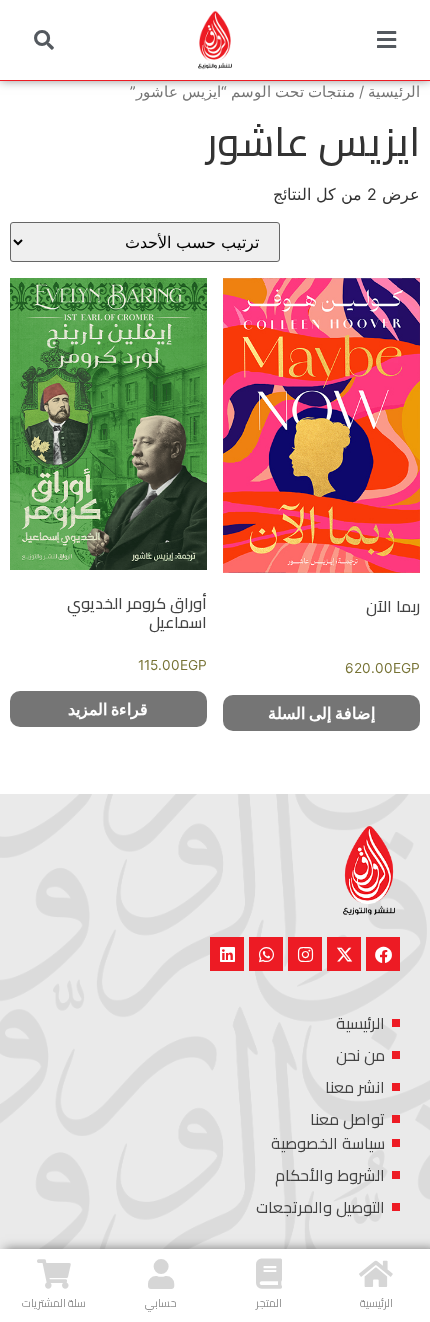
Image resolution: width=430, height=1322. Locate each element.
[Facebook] (383, 954)
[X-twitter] (344, 954)
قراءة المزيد (108, 709)
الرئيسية (394, 92)
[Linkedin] (227, 954)
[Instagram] (305, 954)
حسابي (161, 1303)
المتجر (269, 1303)
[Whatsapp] (266, 954)
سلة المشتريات (54, 1303)
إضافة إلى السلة (321, 713)
